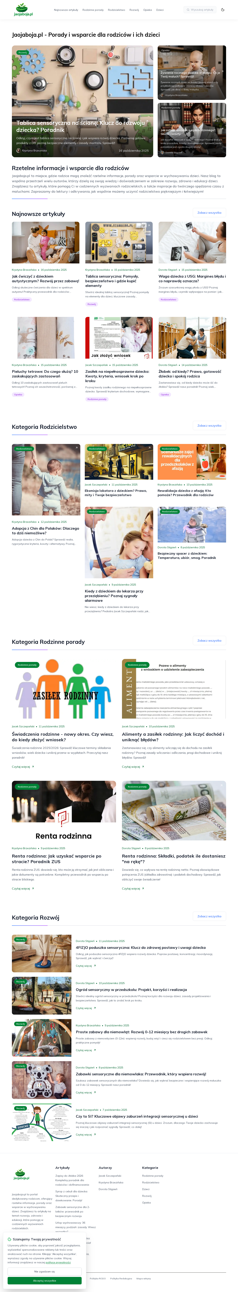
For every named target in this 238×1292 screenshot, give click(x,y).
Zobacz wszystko (209, 212)
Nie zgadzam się (44, 1271)
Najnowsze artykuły (66, 10)
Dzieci (160, 10)
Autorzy (105, 1168)
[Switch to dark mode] (222, 9)
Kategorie (150, 1168)
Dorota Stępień (168, 269)
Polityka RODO (98, 1278)
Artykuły (62, 1168)
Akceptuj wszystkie (44, 1280)
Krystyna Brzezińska (24, 269)
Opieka (147, 10)
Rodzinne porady (93, 10)
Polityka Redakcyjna (121, 1278)
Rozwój (134, 10)
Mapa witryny (143, 1278)
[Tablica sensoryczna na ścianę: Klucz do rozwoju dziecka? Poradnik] (82, 101)
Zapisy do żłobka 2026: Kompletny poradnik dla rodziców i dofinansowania (72, 1180)
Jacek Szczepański (96, 365)
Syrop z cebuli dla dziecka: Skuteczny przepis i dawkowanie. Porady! (71, 1196)
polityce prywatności (58, 1262)
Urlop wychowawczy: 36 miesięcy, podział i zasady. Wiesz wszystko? (75, 1227)
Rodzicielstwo (116, 10)
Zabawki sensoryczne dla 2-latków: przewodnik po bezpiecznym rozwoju (72, 1211)
